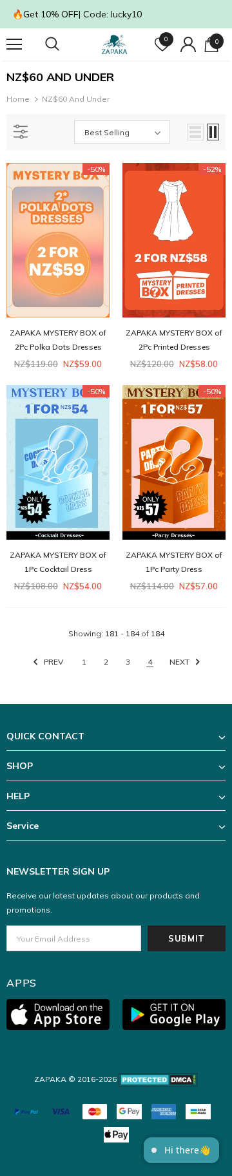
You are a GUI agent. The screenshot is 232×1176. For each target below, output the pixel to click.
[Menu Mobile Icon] (14, 44)
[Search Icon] (64, 44)
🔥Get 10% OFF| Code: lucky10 (77, 14)
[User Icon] (188, 44)
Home (18, 99)
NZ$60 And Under (76, 99)
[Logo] (114, 44)
